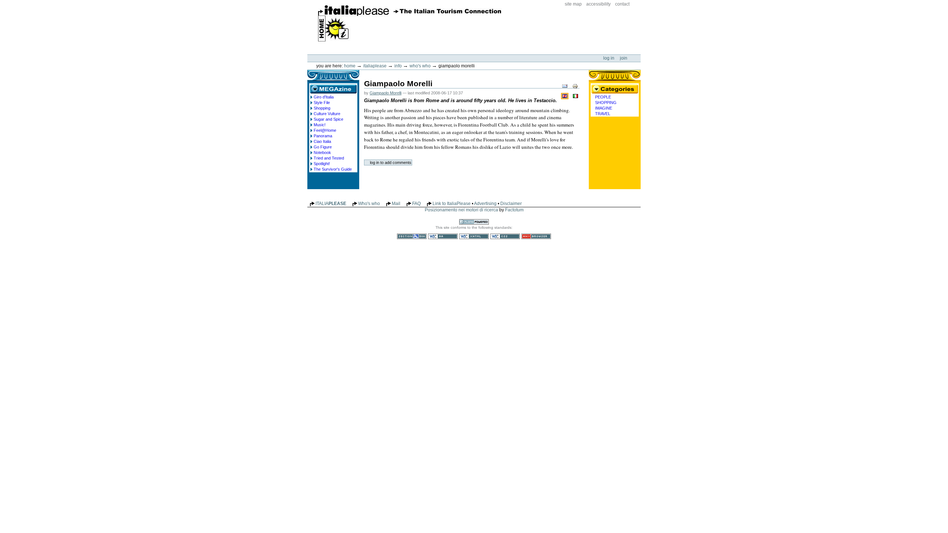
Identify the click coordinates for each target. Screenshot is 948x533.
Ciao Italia (322, 141)
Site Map (573, 4)
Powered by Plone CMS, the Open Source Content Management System (474, 222)
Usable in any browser (536, 236)
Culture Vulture (327, 113)
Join (623, 58)
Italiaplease (375, 65)
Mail (396, 203)
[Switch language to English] (565, 95)
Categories (615, 88)
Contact (622, 4)
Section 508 (412, 236)
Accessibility (598, 4)
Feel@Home (325, 130)
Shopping (322, 108)
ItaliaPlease (409, 23)
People (603, 97)
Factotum (514, 209)
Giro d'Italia (324, 97)
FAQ (416, 203)
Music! (320, 125)
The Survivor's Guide (333, 169)
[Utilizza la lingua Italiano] (575, 95)
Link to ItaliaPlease (452, 203)
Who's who (420, 65)
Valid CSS (505, 236)
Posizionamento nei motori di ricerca (461, 209)
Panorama (323, 136)
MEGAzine (333, 88)
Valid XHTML (474, 236)
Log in (609, 58)
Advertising (485, 203)
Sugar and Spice (328, 119)
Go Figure (323, 147)
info (398, 65)
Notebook (322, 152)
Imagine (603, 108)
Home (350, 65)
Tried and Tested (329, 158)
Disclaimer (511, 203)
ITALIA (331, 203)
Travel (602, 113)
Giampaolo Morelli (385, 93)
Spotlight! (322, 163)
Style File (322, 102)
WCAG (443, 236)
